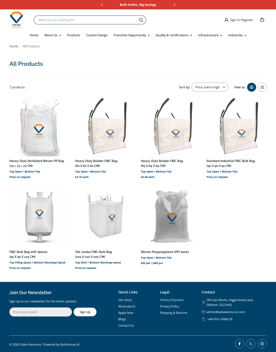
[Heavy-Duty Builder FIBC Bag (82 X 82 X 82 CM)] (105, 126)
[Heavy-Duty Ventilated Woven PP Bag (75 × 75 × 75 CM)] (39, 126)
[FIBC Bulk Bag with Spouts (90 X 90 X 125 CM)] (39, 217)
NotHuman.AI (69, 344)
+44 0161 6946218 (219, 319)
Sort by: (184, 87)
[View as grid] (251, 87)
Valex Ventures (30, 344)
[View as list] (262, 87)
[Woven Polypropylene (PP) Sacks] (171, 217)
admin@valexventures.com (226, 312)
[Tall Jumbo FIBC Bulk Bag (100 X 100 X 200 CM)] (105, 217)
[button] (102, 4)
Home (13, 46)
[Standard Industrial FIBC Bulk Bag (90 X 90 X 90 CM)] (237, 126)
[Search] (141, 20)
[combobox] (90, 19)
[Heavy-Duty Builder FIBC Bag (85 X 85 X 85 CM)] (171, 126)
